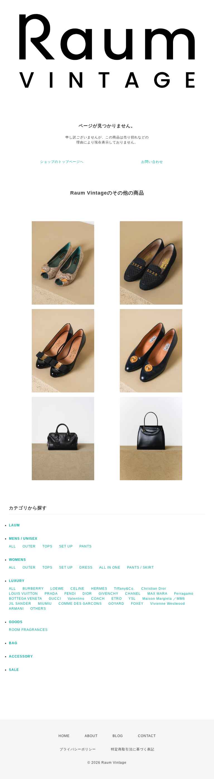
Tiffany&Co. (124, 589)
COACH (98, 599)
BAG (13, 643)
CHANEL (133, 594)
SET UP (66, 546)
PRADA (51, 594)
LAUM (14, 525)
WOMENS (17, 560)
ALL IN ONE (109, 567)
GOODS (16, 622)
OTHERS (38, 609)
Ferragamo (183, 594)
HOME (64, 736)
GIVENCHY (108, 594)
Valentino (76, 599)
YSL (132, 599)
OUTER (29, 546)
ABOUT (91, 736)
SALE (14, 670)
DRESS (86, 567)
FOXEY (137, 604)
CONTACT (147, 736)
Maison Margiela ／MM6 (163, 599)
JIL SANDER (20, 604)
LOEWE (57, 589)
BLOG (118, 736)
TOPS (47, 546)
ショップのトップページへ (62, 162)
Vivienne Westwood (167, 604)
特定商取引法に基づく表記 (132, 749)
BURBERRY (33, 589)
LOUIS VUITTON (23, 594)
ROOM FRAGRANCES (28, 630)
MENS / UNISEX (23, 539)
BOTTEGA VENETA (25, 599)
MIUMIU (45, 604)
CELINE (77, 589)
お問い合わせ (152, 162)
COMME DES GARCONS (80, 604)
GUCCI (55, 599)
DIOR (87, 594)
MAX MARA (157, 594)
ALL (12, 546)
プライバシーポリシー (78, 749)
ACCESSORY (21, 656)
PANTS (85, 546)
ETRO (116, 599)
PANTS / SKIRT (140, 567)
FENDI (70, 594)
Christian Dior (153, 589)
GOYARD (116, 604)
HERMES (99, 589)
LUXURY (17, 581)
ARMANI (16, 609)
